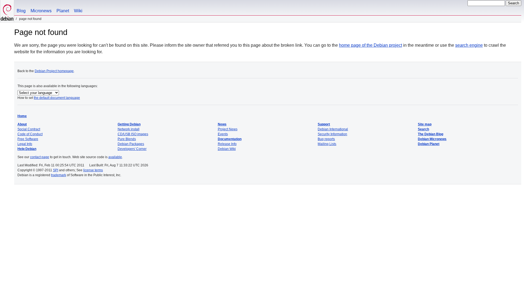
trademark (58, 175)
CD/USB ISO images (133, 134)
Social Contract (28, 129)
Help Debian (26, 149)
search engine (469, 45)
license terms (93, 170)
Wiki (78, 10)
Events (223, 134)
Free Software (27, 139)
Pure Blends (127, 139)
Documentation (230, 139)
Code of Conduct (30, 134)
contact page (39, 157)
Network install (128, 129)
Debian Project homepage (54, 71)
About (22, 124)
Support (324, 124)
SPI (55, 170)
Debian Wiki (227, 149)
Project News (227, 129)
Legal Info (24, 144)
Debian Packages (131, 144)
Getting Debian (129, 124)
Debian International (333, 129)
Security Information (332, 134)
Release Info (227, 144)
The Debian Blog (430, 134)
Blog (21, 10)
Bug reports (326, 139)
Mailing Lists (327, 144)
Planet (62, 10)
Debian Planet (428, 144)
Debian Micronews (432, 139)
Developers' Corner (132, 149)
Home (22, 116)
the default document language (57, 98)
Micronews (41, 10)
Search (423, 129)
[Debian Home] (7, 11)
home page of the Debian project (370, 45)
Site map (424, 124)
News (222, 124)
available (115, 157)
